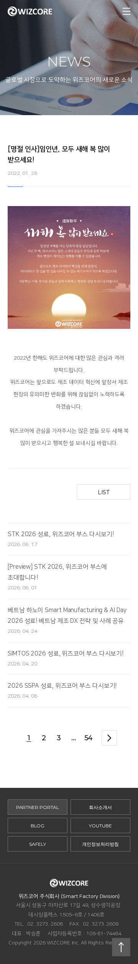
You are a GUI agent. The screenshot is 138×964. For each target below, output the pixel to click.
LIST (104, 492)
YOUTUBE (100, 826)
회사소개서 (100, 807)
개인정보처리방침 (100, 844)
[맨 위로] (121, 947)
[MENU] (126, 11)
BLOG (38, 826)
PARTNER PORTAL (37, 807)
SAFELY (37, 844)
